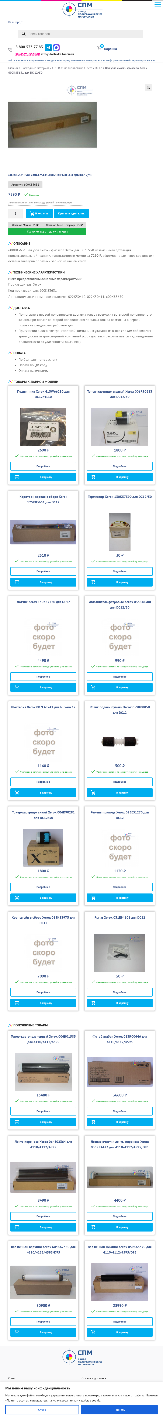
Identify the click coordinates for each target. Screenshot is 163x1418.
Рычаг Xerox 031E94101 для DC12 (119, 917)
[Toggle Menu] (158, 4)
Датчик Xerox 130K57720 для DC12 (43, 602)
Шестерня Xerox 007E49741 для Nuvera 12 (43, 707)
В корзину (42, 213)
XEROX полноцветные (69, 68)
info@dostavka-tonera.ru (57, 54)
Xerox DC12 (94, 68)
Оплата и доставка (94, 1378)
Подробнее (43, 466)
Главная (13, 68)
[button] (148, 87)
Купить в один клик (71, 213)
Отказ (42, 1410)
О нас (12, 1378)
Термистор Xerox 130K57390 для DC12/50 (120, 496)
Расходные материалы (36, 68)
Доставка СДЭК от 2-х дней (49, 232)
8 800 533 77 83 (29, 47)
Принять (119, 1410)
